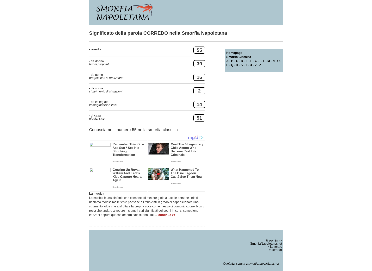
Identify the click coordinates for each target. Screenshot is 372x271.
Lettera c (276, 246)
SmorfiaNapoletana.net (266, 243)
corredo (276, 249)
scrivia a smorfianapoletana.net (257, 263)
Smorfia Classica (238, 57)
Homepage (234, 52)
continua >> (167, 215)
